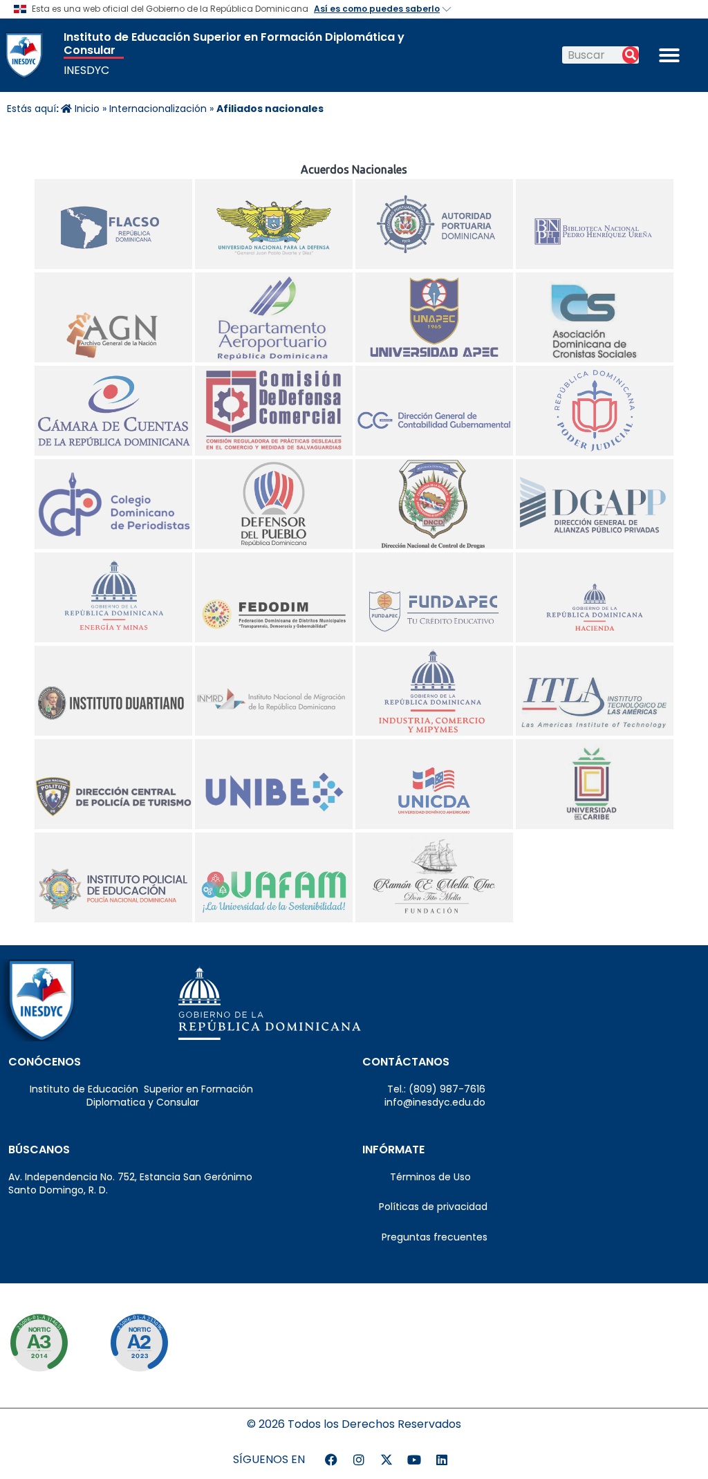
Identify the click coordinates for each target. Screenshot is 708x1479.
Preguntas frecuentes (424, 1237)
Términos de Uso (416, 1177)
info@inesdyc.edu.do (423, 1102)
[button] (669, 55)
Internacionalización (158, 108)
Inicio (86, 108)
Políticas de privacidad (424, 1206)
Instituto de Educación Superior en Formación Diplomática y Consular (234, 43)
